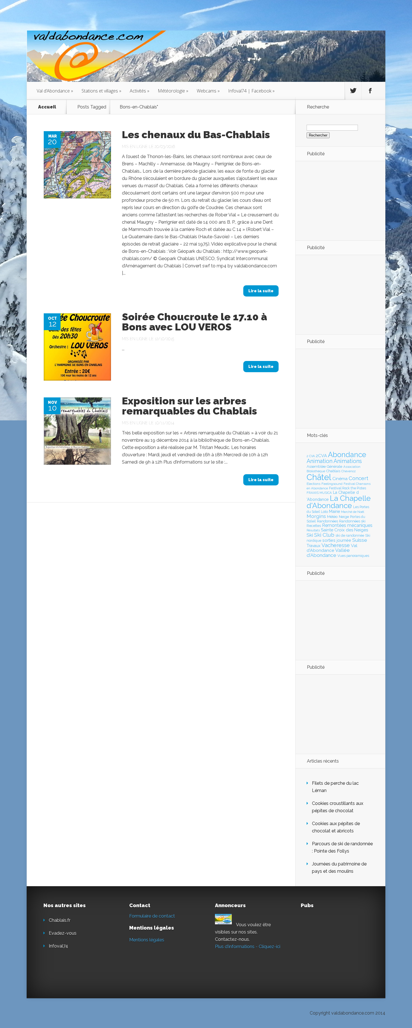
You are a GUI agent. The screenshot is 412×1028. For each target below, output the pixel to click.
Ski (310, 535)
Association (351, 467)
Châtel (319, 477)
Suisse (359, 540)
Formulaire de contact (152, 916)
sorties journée (336, 540)
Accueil (47, 107)
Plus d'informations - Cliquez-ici (247, 946)
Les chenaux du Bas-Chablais (196, 134)
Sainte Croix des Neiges (344, 529)
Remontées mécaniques (347, 525)
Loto (324, 512)
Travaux (313, 545)
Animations (348, 461)
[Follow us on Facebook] (370, 91)
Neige (344, 516)
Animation (319, 461)
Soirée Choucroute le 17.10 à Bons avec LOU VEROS (194, 322)
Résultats (313, 530)
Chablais (333, 471)
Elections (313, 484)
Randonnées (327, 521)
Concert (358, 478)
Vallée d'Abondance (328, 552)
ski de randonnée (349, 535)
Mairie (334, 511)
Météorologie (173, 91)
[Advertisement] (337, 200)
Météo (332, 516)
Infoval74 (58, 946)
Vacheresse (335, 545)
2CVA (321, 455)
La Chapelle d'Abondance (339, 502)
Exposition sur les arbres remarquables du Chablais (189, 406)
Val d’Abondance (55, 91)
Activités (139, 91)
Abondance (347, 454)
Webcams (208, 91)
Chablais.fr (59, 920)
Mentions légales (146, 940)
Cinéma (340, 478)
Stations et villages (101, 91)
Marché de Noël (352, 512)
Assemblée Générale (324, 466)
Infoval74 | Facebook (251, 91)
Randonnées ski (352, 521)
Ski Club (324, 535)
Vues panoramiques (353, 556)
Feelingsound (331, 484)
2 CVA (311, 456)
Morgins (316, 516)
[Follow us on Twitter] (353, 91)
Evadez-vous (63, 933)
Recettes (314, 526)
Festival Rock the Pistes (347, 488)
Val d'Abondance (332, 548)
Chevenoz (348, 471)
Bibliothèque (316, 471)
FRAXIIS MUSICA (319, 493)
